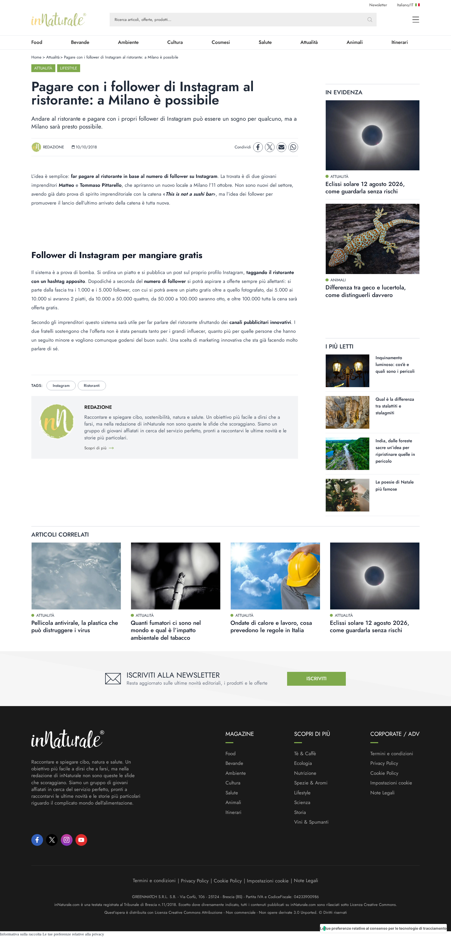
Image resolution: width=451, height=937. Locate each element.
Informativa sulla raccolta (20, 934)
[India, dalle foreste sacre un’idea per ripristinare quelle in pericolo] (347, 453)
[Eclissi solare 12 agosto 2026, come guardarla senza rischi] (372, 135)
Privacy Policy (384, 763)
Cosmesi (221, 42)
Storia (300, 812)
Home (36, 57)
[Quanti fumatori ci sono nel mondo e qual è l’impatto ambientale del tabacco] (176, 576)
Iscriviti (316, 678)
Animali (355, 42)
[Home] (58, 19)
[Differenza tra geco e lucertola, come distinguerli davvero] (372, 238)
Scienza (302, 802)
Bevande (80, 42)
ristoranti (92, 385)
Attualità (309, 42)
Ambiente (128, 42)
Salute (265, 42)
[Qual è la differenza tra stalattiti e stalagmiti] (347, 412)
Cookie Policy (384, 773)
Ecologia (303, 763)
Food (36, 42)
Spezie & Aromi (311, 782)
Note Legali (382, 792)
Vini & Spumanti (311, 822)
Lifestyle (68, 68)
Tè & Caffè (305, 753)
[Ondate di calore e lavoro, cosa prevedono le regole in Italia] (275, 576)
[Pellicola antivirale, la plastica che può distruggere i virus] (76, 576)
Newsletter (378, 5)
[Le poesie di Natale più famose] (347, 495)
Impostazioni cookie (391, 782)
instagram (61, 385)
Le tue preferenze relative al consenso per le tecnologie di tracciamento (383, 928)
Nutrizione (305, 773)
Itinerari (399, 42)
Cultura (175, 42)
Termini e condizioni (391, 753)
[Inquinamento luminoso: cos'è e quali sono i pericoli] (347, 370)
